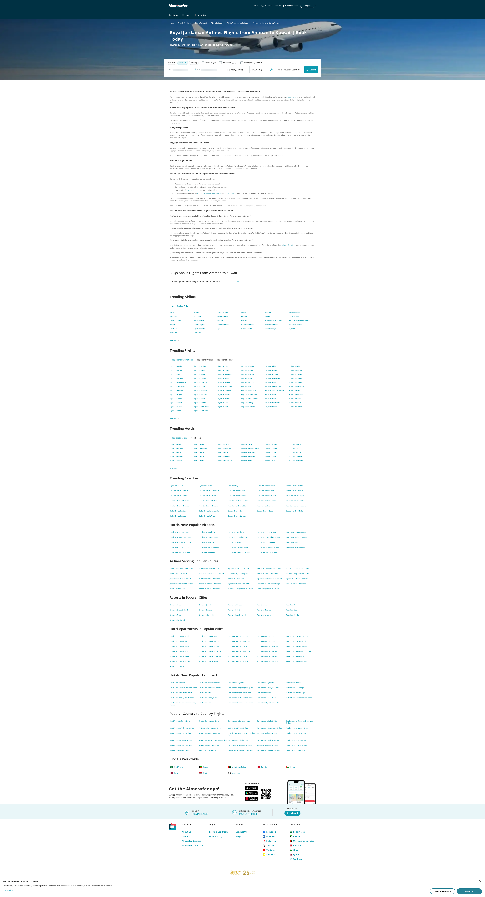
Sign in (308, 6)
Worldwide (298, 859)
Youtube (270, 850)
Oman (296, 850)
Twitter (270, 845)
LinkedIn (270, 836)
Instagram (271, 841)
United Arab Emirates (303, 841)
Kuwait (296, 836)
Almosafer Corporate (192, 845)
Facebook (271, 832)
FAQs (238, 836)
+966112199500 (200, 813)
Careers (186, 836)
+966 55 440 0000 (248, 813)
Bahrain (297, 845)
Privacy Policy (215, 836)
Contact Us (241, 832)
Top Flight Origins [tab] (205, 360)
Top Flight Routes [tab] (225, 360)
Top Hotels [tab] (196, 438)
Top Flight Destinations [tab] (182, 360)
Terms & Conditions (218, 832)
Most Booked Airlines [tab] (181, 306)
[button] (171, 63)
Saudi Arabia (299, 832)
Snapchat (271, 854)
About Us (186, 832)
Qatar (296, 854)
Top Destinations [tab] (179, 438)
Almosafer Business (191, 841)
